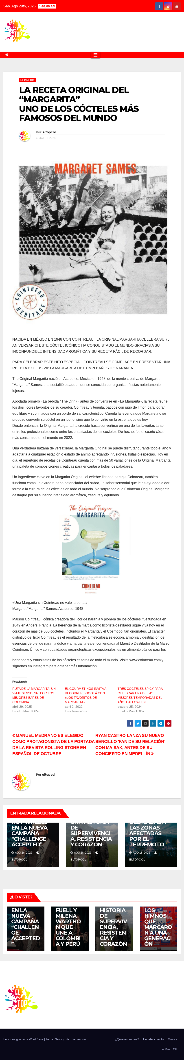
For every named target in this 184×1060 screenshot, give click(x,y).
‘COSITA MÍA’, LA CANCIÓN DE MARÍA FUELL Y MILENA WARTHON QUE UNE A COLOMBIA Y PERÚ (69, 916)
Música (172, 1039)
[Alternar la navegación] (95, 55)
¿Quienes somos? (127, 1039)
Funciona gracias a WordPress (23, 1039)
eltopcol (48, 132)
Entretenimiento (153, 1039)
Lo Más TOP (27, 80)
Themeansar (78, 1039)
